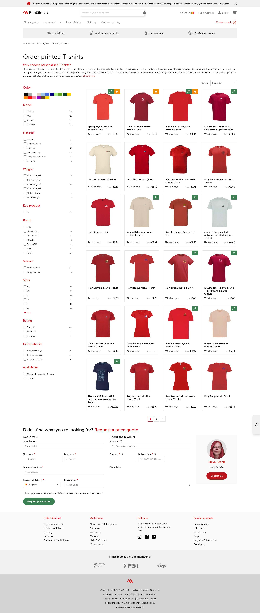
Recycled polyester (49, 156)
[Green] (60, 94)
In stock (31, 378)
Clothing (91, 22)
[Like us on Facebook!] (147, 537)
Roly (49, 248)
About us (95, 528)
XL (49, 308)
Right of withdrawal (134, 594)
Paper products (52, 22)
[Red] (30, 97)
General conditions (112, 594)
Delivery (48, 532)
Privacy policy (110, 598)
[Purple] (39, 97)
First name (29, 454)
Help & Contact (52, 517)
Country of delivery (33, 480)
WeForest (95, 532)
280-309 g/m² (49, 197)
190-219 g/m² (49, 188)
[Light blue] (43, 94)
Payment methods (54, 524)
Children (49, 124)
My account (96, 544)
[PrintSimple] (130, 579)
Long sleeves (49, 272)
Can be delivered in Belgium (41, 374)
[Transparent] (34, 94)
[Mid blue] (47, 94)
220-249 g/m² (49, 193)
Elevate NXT (49, 235)
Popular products (203, 517)
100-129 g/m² (49, 175)
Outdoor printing (110, 22)
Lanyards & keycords (205, 540)
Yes (49, 212)
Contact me (217, 476)
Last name (70, 454)
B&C (49, 227)
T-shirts (65, 43)
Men (49, 116)
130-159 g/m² (49, 180)
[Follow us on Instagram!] (139, 537)
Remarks (114, 467)
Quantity (115, 454)
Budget (49, 327)
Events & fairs (73, 22)
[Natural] (39, 94)
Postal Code (71, 480)
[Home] (36, 13)
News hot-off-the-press (103, 524)
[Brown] (43, 97)
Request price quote (38, 501)
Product (114, 441)
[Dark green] (65, 94)
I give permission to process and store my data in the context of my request (64, 493)
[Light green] (56, 94)
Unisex (49, 111)
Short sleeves (49, 267)
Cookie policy (127, 598)
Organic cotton (49, 143)
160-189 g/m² (49, 184)
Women (49, 120)
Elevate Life (49, 231)
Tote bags (199, 528)
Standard (49, 331)
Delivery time (145, 454)
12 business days (49, 355)
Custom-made (224, 22)
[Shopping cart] (235, 13)
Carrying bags (201, 524)
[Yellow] (69, 94)
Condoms (199, 544)
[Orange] (26, 97)
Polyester (49, 148)
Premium (49, 336)
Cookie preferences (146, 598)
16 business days (49, 359)
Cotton (49, 139)
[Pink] (34, 97)
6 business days (49, 350)
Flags (196, 536)
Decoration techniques (56, 540)
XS (49, 291)
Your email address (33, 467)
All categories (31, 22)
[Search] (144, 12)
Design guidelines (53, 528)
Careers (94, 536)
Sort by (205, 83)
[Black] (26, 94)
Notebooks (200, 532)
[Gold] (47, 97)
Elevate (49, 240)
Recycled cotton (49, 152)
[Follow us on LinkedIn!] (154, 537)
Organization (29, 441)
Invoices (48, 536)
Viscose (49, 161)
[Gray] (30, 94)
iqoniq (49, 253)
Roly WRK (49, 244)
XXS (49, 286)
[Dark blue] (52, 94)
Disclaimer (151, 594)
